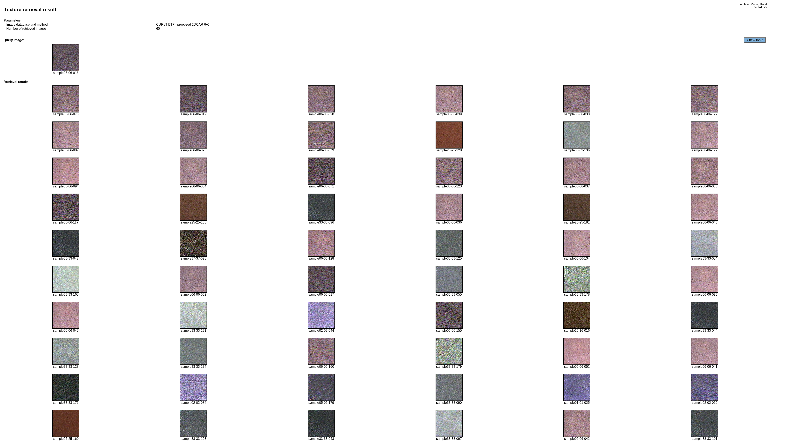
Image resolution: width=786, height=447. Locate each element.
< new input (754, 40)
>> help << (760, 7)
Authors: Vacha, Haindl (753, 4)
